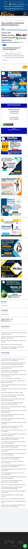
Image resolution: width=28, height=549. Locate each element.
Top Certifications (9, 541)
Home (2, 20)
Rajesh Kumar (5, 51)
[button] (25, 546)
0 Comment (19, 51)
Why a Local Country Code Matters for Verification (13, 498)
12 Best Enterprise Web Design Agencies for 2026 (13, 484)
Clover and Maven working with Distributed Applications (11, 48)
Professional (20, 542)
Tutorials (20, 541)
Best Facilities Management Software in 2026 (12, 392)
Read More (5, 60)
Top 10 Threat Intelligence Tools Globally (11, 378)
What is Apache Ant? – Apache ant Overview (11, 344)
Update (12, 542)
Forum (5, 542)
